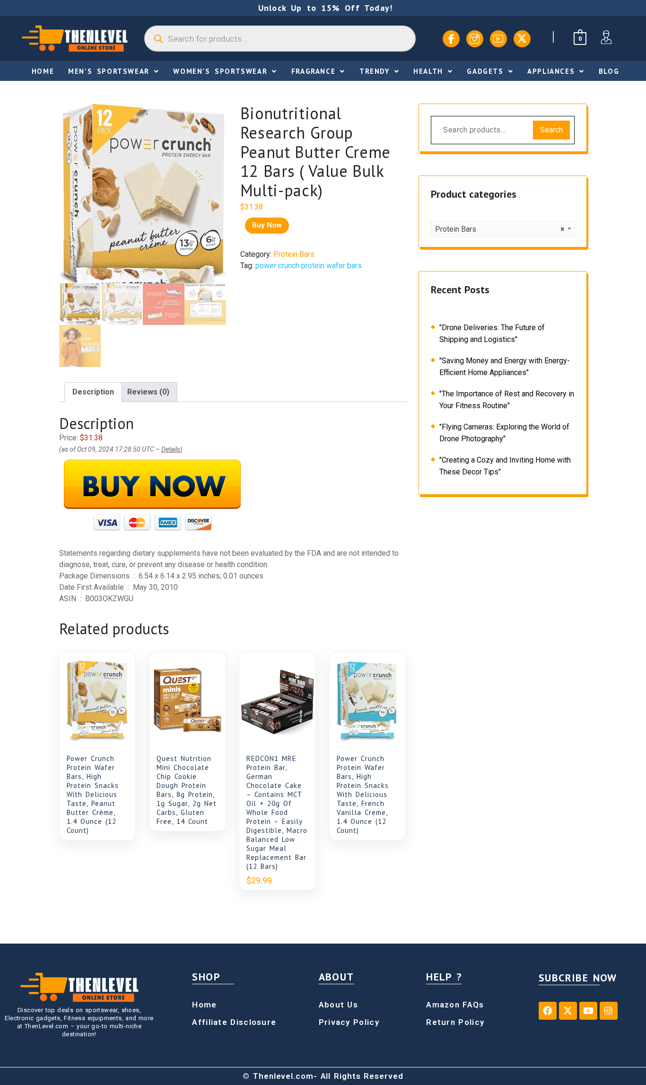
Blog (609, 71)
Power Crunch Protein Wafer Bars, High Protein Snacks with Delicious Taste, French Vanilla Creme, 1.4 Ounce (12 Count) (363, 794)
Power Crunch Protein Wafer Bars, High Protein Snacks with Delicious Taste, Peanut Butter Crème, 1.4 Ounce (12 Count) (93, 794)
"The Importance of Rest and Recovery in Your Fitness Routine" (506, 399)
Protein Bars (293, 254)
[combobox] (503, 229)
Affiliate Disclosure (234, 1022)
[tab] (93, 392)
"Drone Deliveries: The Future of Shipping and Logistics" (492, 333)
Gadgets (485, 71)
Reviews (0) (148, 391)
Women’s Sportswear (220, 71)
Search (551, 129)
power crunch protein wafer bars (308, 265)
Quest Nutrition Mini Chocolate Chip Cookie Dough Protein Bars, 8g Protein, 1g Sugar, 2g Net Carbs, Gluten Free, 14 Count (187, 790)
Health (428, 71)
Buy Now (267, 225)
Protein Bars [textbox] (500, 229)
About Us (338, 1004)
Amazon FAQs (455, 1004)
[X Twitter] (522, 38)
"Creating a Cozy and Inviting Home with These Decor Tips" (505, 465)
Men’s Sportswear (108, 71)
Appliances (551, 71)
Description (93, 391)
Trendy (374, 71)
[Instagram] (474, 38)
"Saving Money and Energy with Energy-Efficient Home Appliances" (504, 366)
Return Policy (455, 1022)
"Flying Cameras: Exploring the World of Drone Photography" (504, 432)
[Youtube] (498, 38)
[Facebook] (451, 38)
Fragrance (313, 71)
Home (43, 71)
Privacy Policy (349, 1022)
